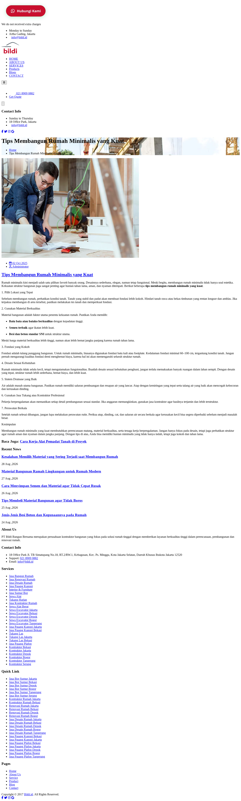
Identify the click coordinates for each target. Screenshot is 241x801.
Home (12, 150)
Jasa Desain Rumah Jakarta (25, 719)
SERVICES (16, 65)
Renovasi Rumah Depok (23, 712)
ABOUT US (16, 62)
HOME (13, 58)
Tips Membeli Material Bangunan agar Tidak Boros (42, 500)
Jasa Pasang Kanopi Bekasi (25, 630)
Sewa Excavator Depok (23, 616)
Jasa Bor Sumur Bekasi (23, 682)
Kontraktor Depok (20, 653)
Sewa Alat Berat (18, 606)
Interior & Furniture (20, 589)
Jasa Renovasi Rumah (22, 579)
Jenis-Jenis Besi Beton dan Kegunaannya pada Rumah (44, 515)
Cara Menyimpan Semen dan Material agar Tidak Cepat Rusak (51, 486)
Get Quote (15, 96)
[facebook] (2, 131)
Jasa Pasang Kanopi (21, 586)
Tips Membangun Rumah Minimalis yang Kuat (47, 274)
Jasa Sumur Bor (18, 593)
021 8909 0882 (24, 93)
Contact (13, 788)
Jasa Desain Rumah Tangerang (27, 732)
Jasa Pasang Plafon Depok (24, 749)
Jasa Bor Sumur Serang (23, 695)
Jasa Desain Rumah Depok (25, 726)
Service (13, 777)
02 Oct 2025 (19, 263)
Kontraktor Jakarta (20, 650)
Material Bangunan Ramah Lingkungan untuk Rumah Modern (51, 471)
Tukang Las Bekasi (20, 640)
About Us (15, 774)
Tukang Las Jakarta (20, 637)
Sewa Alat (15, 596)
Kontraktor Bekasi (20, 647)
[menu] (4, 82)
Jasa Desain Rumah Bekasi (25, 722)
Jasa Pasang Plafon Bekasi (24, 743)
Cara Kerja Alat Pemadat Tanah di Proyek (53, 441)
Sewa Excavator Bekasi (23, 613)
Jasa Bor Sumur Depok (23, 685)
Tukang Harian (18, 599)
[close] (3, 104)
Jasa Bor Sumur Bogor (22, 688)
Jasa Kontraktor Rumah (23, 603)
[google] (12, 131)
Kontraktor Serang (20, 664)
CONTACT (16, 75)
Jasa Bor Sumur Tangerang (25, 692)
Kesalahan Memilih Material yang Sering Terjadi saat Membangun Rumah (60, 457)
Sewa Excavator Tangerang (25, 623)
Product (13, 781)
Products (14, 69)
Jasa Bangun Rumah (21, 576)
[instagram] (9, 131)
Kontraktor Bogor (19, 657)
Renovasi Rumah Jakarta (24, 705)
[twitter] (5, 131)
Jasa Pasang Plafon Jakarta (25, 746)
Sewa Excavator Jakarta (23, 609)
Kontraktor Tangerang (22, 660)
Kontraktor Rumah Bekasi (24, 702)
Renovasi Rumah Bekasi (23, 709)
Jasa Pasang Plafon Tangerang (27, 756)
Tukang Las (16, 633)
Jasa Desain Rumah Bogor (25, 729)
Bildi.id (28, 794)
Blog (12, 784)
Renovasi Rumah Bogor (23, 716)
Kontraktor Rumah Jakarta (24, 699)
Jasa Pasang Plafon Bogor (24, 753)
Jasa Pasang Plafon (20, 643)
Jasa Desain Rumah (20, 582)
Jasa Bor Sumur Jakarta (23, 678)
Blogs (12, 72)
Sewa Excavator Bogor (23, 620)
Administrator (20, 266)
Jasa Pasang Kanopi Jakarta (25, 626)
